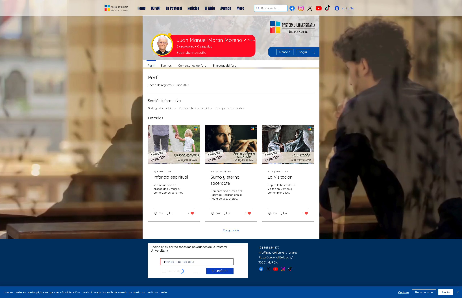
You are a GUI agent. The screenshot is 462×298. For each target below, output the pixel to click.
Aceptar (445, 292)
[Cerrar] (458, 292)
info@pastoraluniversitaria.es (277, 252)
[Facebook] (292, 8)
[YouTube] (318, 8)
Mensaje (284, 52)
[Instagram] (300, 8)
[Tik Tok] (327, 8)
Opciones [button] (403, 292)
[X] (309, 8)
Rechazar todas (424, 292)
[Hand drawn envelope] (116, 8)
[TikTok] (290, 269)
